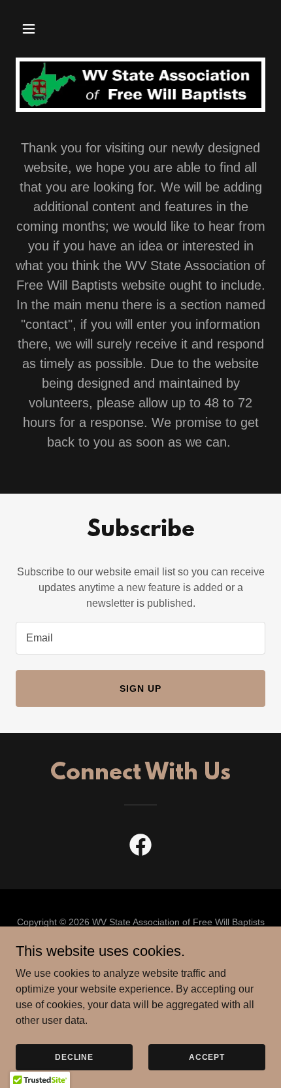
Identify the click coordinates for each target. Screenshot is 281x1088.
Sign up (140, 688)
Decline (74, 1056)
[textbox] (140, 638)
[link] (140, 847)
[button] (34, 29)
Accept (207, 1056)
